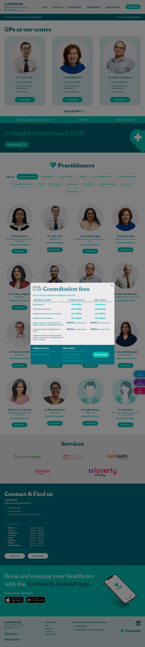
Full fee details (101, 354)
